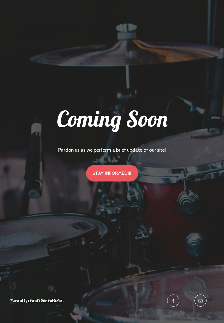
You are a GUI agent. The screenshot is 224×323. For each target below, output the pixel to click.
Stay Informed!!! (112, 173)
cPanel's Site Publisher (45, 300)
